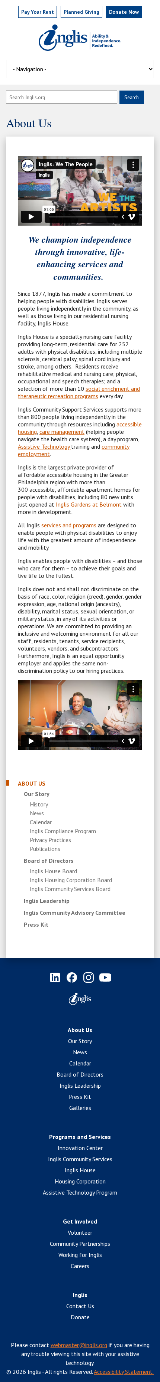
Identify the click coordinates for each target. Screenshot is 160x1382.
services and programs (68, 525)
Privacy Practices (50, 840)
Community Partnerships (80, 1243)
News (37, 813)
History (39, 804)
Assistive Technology (44, 446)
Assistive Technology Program (80, 1192)
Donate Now (124, 12)
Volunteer (80, 1232)
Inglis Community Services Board (70, 889)
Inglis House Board (53, 871)
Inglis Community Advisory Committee (74, 912)
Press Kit (36, 924)
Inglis (80, 1295)
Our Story (36, 794)
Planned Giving (81, 12)
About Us (31, 783)
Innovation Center (80, 1148)
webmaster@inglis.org (79, 1345)
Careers (80, 1266)
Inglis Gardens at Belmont (89, 504)
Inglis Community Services (80, 1159)
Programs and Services (80, 1136)
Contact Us (80, 1306)
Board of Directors (49, 860)
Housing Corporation (80, 1181)
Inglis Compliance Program (63, 831)
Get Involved (80, 1221)
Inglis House (80, 1170)
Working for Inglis (80, 1254)
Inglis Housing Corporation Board (71, 880)
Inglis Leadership (47, 900)
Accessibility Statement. (124, 1371)
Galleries (80, 1107)
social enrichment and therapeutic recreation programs (79, 392)
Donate (80, 1317)
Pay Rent (37, 12)
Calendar (41, 822)
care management (61, 431)
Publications (45, 848)
